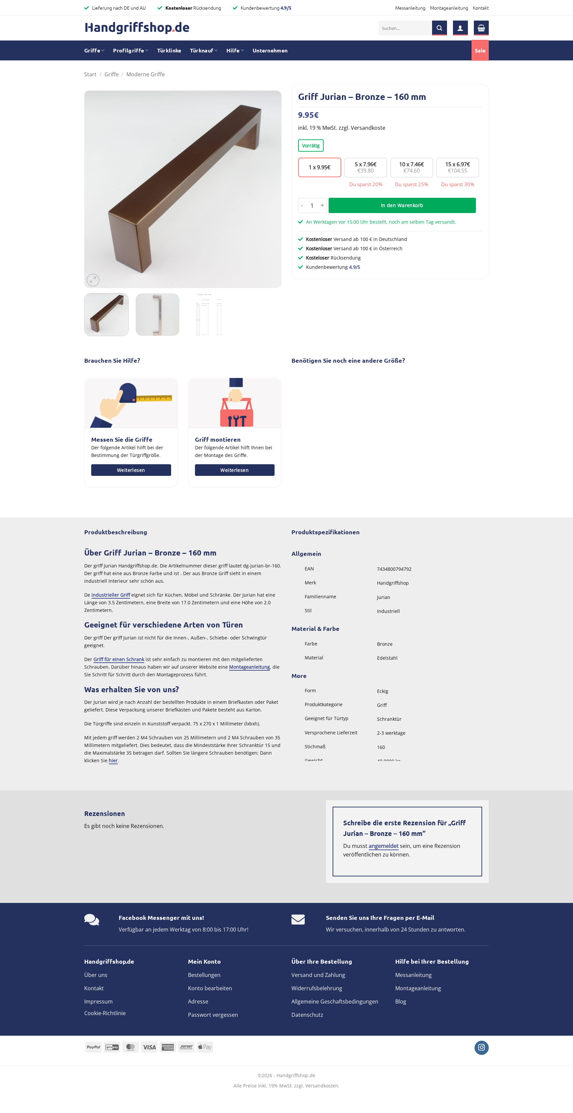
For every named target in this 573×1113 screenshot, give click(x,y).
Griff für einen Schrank (119, 659)
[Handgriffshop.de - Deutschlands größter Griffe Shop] (137, 28)
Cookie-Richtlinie (105, 1013)
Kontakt (481, 7)
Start (90, 74)
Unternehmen (270, 50)
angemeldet (384, 846)
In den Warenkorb (402, 205)
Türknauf (202, 50)
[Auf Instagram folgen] (482, 1048)
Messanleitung (410, 7)
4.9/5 (286, 8)
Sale (480, 50)
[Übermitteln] (439, 28)
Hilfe (233, 50)
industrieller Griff (111, 595)
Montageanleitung (449, 7)
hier (113, 760)
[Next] (269, 189)
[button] (460, 28)
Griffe (92, 50)
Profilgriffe (128, 50)
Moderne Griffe (145, 74)
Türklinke (169, 50)
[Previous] (96, 189)
